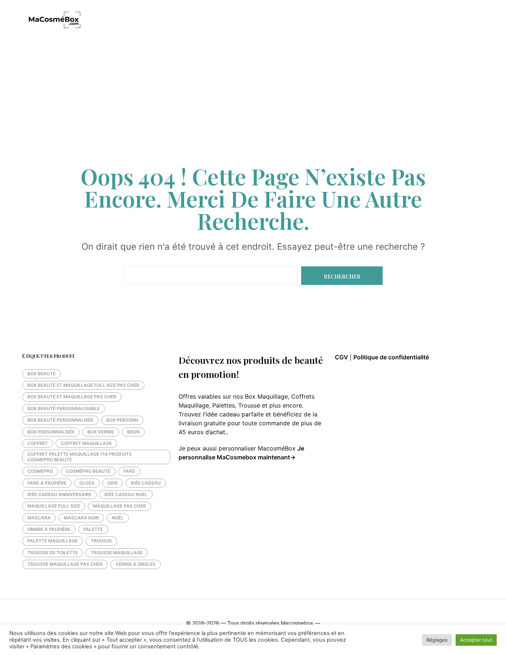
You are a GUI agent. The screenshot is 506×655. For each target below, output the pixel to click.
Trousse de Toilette (52, 552)
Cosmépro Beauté (88, 471)
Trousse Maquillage (117, 552)
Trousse (101, 540)
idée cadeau (146, 483)
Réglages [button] (436, 640)
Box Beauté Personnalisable (63, 408)
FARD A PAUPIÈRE (46, 483)
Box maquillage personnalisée (223, 20)
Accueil (114, 20)
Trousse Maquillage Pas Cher (65, 564)
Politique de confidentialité (391, 357)
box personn (122, 420)
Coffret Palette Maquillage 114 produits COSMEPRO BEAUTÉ (79, 456)
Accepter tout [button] (476, 640)
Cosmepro (40, 471)
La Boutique (153, 20)
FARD (129, 471)
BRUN (133, 432)
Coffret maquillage (86, 443)
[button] (467, 20)
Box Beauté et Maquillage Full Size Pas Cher (83, 385)
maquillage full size (53, 506)
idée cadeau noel (125, 494)
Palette (93, 529)
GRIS (112, 483)
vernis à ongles (136, 564)
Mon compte (293, 20)
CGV (342, 357)
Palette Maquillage (52, 540)
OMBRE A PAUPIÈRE (48, 529)
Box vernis (100, 432)
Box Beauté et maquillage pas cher (71, 396)
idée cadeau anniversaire (59, 494)
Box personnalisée (50, 432)
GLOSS (86, 483)
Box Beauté (41, 373)
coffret (37, 443)
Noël (118, 518)
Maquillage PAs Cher (119, 506)
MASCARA (39, 518)
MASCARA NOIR (81, 518)
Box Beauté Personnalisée (60, 420)
